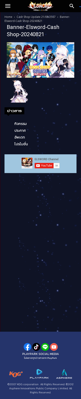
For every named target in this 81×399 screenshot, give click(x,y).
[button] (7, 6)
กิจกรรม (20, 123)
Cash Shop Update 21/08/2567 (36, 17)
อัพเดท (19, 137)
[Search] (73, 6)
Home (8, 17)
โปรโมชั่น (21, 144)
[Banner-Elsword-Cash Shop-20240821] (40, 59)
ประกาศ (20, 130)
